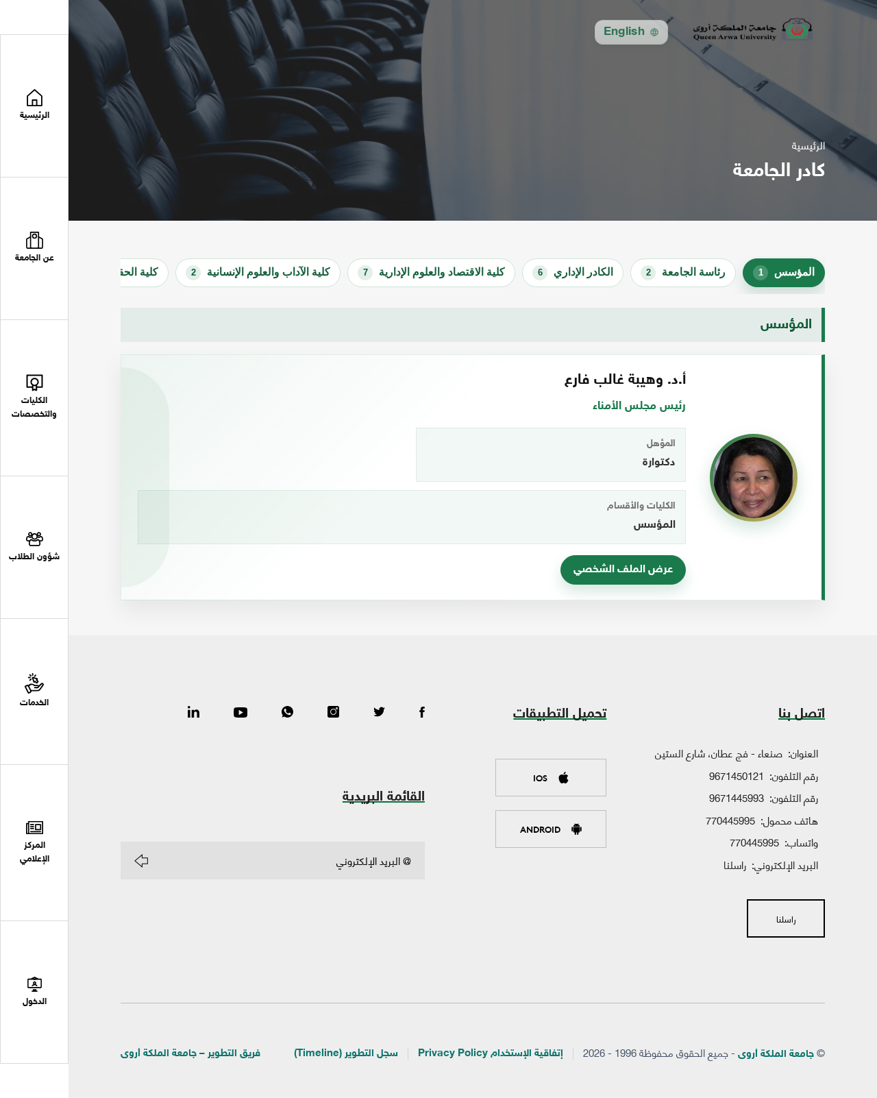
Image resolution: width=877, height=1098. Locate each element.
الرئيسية (808, 145)
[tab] (784, 272)
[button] (34, 249)
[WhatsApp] (287, 713)
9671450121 (736, 775)
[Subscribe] (141, 861)
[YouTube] (240, 713)
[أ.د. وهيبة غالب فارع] (754, 478)
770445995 (730, 819)
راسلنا (735, 864)
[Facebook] (422, 713)
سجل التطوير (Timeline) (346, 1054)
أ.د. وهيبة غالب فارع (625, 380)
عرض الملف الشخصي (623, 569)
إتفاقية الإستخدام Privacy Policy (490, 1054)
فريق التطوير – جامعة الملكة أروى (190, 1054)
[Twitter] (379, 713)
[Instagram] (333, 713)
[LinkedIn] (193, 713)
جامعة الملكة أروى (776, 1054)
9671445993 (736, 797)
